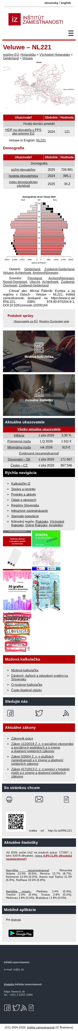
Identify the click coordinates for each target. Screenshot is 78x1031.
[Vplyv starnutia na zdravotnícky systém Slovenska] (17, 651)
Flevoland (35, 278)
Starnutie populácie (25, 516)
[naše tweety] (39, 713)
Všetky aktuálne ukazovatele (39, 429)
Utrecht (35, 282)
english (66, 2)
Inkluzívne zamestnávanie (29, 510)
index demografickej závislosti (23, 183)
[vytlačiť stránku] (10, 799)
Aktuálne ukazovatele (25, 422)
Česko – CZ (19, 465)
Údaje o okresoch (23, 500)
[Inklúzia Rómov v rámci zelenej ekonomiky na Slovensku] (46, 610)
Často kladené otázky (26, 690)
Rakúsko (42, 521)
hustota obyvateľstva (23, 176)
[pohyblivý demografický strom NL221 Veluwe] (39, 263)
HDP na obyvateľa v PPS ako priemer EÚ (23, 131)
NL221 (41, 140)
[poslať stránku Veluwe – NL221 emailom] (39, 799)
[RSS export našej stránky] (67, 713)
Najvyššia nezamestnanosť (27, 870)
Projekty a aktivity (23, 494)
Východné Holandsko (54, 54)
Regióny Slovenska (25, 505)
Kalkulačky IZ (20, 483)
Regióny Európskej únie (54, 321)
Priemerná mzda (19, 441)
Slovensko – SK (19, 459)
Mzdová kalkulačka (24, 670)
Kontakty (9, 984)
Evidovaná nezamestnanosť (39, 453)
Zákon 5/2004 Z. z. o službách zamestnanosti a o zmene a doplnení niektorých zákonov (37, 760)
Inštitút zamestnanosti (41, 1027)
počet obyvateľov (23, 169)
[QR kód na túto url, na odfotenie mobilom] (16, 830)
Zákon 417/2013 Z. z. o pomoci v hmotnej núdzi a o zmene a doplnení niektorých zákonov (40, 773)
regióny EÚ (11, 54)
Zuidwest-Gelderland (59, 269)
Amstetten (56, 525)
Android (16, 919)
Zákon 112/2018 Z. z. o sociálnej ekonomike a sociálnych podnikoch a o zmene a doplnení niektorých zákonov (42, 747)
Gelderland (11, 58)
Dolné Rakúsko (36, 525)
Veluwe (27, 58)
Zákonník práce (22, 738)
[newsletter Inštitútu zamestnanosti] (68, 799)
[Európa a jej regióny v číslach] (46, 569)
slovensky (51, 2)
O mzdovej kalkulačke (26, 684)
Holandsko (28, 54)
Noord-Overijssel (15, 282)
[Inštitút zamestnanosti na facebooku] (11, 713)
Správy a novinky (23, 489)
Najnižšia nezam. (18, 891)
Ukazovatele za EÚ (26, 321)
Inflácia (19, 435)
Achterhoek (23, 273)
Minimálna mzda (19, 447)
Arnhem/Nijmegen (45, 273)
